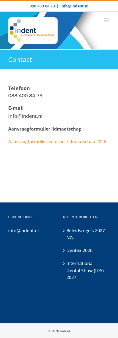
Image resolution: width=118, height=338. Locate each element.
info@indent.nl (74, 6)
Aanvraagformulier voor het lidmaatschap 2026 (57, 142)
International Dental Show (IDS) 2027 (85, 270)
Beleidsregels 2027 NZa (85, 234)
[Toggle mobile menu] (107, 20)
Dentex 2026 (79, 250)
